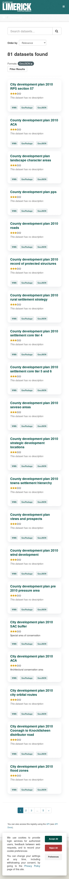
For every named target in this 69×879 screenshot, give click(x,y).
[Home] (4, 17)
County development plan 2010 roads (34, 225)
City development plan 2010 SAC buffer (31, 624)
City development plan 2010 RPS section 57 (31, 86)
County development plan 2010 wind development (34, 552)
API (48, 823)
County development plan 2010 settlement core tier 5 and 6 (34, 369)
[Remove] (31, 63)
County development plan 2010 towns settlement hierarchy (34, 480)
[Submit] (56, 31)
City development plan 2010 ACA (31, 658)
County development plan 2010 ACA (34, 122)
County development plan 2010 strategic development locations (34, 442)
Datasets (16, 17)
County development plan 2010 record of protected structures (34, 261)
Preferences (53, 856)
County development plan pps (33, 191)
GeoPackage (26, 107)
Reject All (53, 847)
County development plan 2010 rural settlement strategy (34, 297)
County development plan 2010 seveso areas (34, 404)
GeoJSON (42, 107)
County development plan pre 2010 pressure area (33, 588)
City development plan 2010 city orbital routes (31, 692)
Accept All (53, 838)
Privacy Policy (32, 865)
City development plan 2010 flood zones (31, 768)
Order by (12, 43)
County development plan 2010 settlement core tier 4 (34, 333)
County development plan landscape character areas (30, 158)
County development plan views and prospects (30, 516)
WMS (14, 107)
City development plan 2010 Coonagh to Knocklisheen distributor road (31, 730)
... (37, 810)
